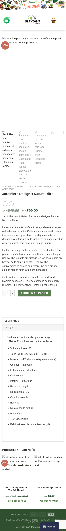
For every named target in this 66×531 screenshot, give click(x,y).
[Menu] (6, 20)
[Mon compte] (61, 20)
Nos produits (23, 186)
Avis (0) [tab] (9, 327)
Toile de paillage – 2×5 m (49, 487)
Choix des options (17, 501)
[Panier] (53, 20)
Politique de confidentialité (22, 520)
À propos (33, 522)
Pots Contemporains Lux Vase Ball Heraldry (17, 489)
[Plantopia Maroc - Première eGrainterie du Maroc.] (33, 20)
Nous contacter (50, 520)
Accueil (7, 186)
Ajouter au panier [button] (49, 501)
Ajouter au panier (34, 293)
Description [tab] (12, 321)
